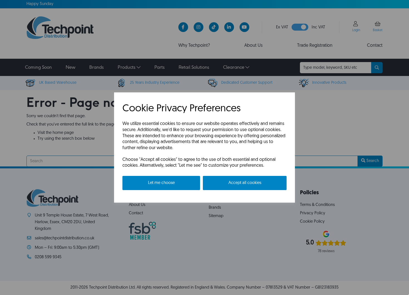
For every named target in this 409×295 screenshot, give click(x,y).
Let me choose (161, 183)
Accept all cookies (244, 183)
